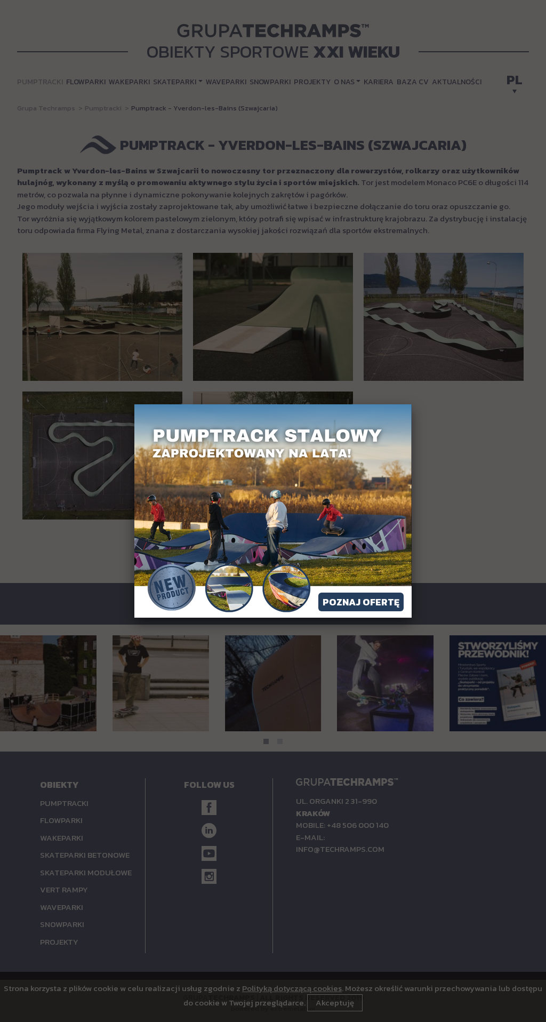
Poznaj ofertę (361, 602)
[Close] (411, 404)
